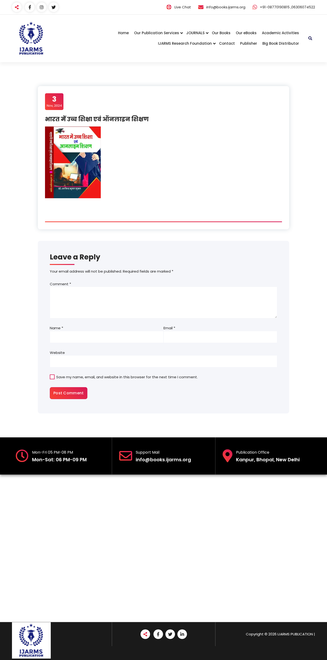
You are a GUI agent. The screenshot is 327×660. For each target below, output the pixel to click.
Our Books (221, 32)
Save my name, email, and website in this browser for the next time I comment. (127, 377)
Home (123, 32)
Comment (60, 283)
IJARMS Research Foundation (185, 43)
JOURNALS (195, 32)
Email (169, 327)
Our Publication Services (156, 32)
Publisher (248, 43)
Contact (227, 43)
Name (56, 327)
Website (57, 352)
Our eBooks (246, 32)
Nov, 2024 (54, 101)
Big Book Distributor (280, 43)
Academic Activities (280, 32)
